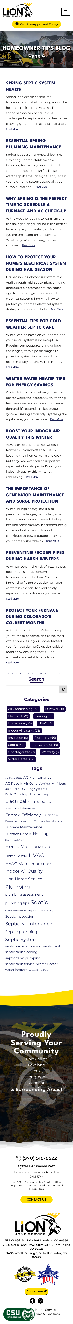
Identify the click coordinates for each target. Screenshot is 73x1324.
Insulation (15, 737)
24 (54, 673)
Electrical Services (20, 808)
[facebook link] (32, 1301)
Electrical (15, 716)
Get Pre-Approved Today (38, 24)
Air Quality (12, 789)
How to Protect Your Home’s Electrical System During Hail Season (36, 263)
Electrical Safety (39, 802)
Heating (41, 716)
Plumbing (41, 737)
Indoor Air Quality (21, 730)
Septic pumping (21, 931)
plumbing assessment (24, 894)
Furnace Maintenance (23, 827)
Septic (13, 745)
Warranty (48, 752)
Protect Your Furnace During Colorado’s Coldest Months (32, 616)
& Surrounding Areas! (36, 1089)
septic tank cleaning (21, 952)
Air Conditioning (20, 709)
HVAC (43, 723)
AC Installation (13, 777)
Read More (12, 129)
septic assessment (15, 910)
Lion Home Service (23, 878)
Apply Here (35, 1291)
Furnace (50, 815)
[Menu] (65, 11)
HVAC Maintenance (25, 863)
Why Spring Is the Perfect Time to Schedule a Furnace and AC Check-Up (36, 205)
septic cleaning (40, 910)
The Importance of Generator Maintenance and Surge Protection (35, 495)
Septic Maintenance (28, 924)
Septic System (21, 939)
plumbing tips (17, 903)
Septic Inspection (19, 916)
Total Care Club (42, 745)
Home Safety (18, 723)
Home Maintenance (27, 846)
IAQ (49, 864)
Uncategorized (19, 752)
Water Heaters (19, 759)
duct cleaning (38, 794)
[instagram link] (40, 1301)
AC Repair (13, 784)
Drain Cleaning (16, 794)
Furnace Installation (48, 821)
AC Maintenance (37, 777)
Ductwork (52, 709)
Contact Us (36, 1199)
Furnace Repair (18, 834)
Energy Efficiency (23, 815)
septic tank (52, 946)
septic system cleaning (23, 946)
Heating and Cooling (15, 840)
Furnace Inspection (18, 821)
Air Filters (59, 784)
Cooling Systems (34, 789)
